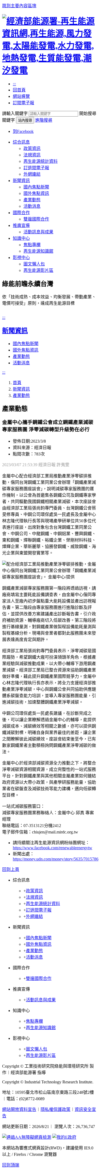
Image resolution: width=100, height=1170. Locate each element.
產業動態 (32, 200)
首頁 (17, 382)
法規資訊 (32, 155)
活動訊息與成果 (38, 232)
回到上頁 (10, 869)
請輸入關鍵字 (15, 113)
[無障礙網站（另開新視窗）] (26, 1137)
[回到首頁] (50, 70)
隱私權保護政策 (55, 1109)
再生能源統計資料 (40, 161)
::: (14, 84)
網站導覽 (21, 96)
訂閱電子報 (23, 103)
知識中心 (21, 238)
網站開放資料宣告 (19, 1109)
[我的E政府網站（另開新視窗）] (64, 1137)
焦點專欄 (32, 244)
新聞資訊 (21, 180)
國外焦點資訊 (36, 193)
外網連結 (32, 174)
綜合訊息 (21, 142)
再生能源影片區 (38, 270)
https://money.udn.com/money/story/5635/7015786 (55, 859)
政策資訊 (32, 148)
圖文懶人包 (34, 264)
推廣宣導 (21, 225)
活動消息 (32, 206)
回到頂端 (10, 1165)
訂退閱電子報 (36, 167)
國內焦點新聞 (36, 187)
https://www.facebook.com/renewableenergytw (52, 847)
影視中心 (21, 257)
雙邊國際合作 (36, 219)
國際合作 (21, 212)
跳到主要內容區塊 (19, 5)
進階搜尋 (43, 120)
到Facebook (23, 131)
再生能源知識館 (38, 251)
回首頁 (19, 90)
